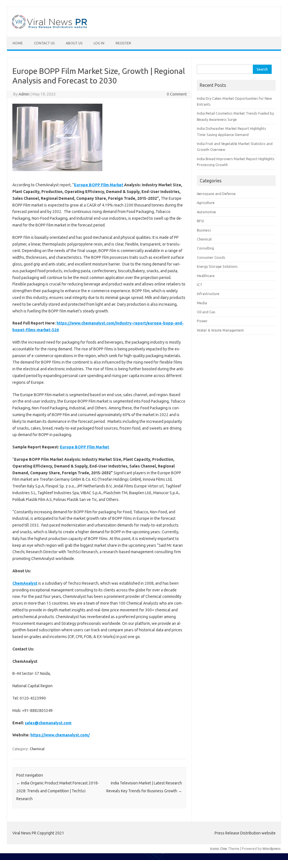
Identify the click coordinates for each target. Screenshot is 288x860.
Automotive (206, 212)
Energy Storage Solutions (217, 266)
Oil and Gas (206, 312)
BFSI (200, 221)
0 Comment (177, 94)
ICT (199, 285)
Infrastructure (208, 294)
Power (202, 321)
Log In (99, 43)
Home (18, 43)
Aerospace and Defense (216, 194)
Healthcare (206, 276)
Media (202, 303)
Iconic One (218, 848)
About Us (74, 43)
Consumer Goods (211, 257)
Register (123, 43)
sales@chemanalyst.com (48, 723)
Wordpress (271, 848)
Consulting (205, 248)
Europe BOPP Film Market (98, 185)
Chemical (37, 749)
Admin (24, 94)
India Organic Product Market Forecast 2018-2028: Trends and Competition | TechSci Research (57, 791)
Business (204, 230)
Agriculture (206, 203)
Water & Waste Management (220, 330)
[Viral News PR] (49, 27)
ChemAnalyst (24, 583)
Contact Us (44, 43)
